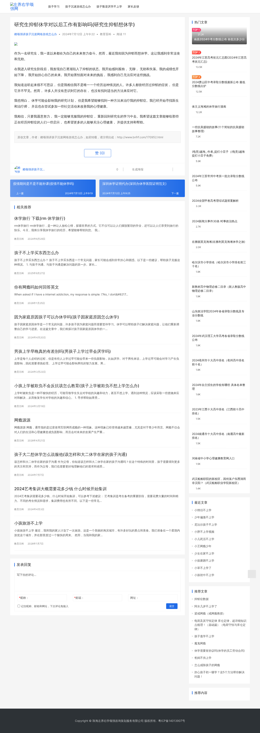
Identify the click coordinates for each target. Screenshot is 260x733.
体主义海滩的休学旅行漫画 (209, 106)
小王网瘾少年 (202, 546)
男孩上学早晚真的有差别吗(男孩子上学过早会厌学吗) (62, 351)
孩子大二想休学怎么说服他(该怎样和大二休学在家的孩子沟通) (70, 454)
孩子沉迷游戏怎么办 (78, 6)
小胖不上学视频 (204, 531)
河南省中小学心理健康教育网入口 (213, 458)
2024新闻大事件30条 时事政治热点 (214, 221)
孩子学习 (54, 6)
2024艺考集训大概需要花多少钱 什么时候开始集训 (60, 488)
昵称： (24, 597)
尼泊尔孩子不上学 (205, 524)
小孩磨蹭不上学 (204, 560)
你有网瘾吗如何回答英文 (36, 287)
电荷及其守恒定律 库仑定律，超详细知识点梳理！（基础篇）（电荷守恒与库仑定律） (220, 625)
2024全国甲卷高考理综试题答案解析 (215, 200)
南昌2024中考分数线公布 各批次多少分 (219, 39)
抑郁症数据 (201, 599)
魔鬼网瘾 (200, 643)
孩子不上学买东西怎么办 (36, 252)
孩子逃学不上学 (204, 636)
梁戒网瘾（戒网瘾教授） (210, 613)
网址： (134, 597)
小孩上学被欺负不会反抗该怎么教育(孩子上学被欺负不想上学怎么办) (76, 385)
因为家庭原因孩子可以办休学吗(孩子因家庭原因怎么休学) (66, 317)
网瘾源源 (22, 420)
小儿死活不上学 (204, 539)
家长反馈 (133, 6)
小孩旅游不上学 (28, 523)
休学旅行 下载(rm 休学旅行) (39, 218)
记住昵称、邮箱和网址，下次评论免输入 (44, 606)
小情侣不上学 (202, 510)
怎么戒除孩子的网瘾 (207, 665)
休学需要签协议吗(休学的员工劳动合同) (219, 650)
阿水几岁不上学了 (205, 606)
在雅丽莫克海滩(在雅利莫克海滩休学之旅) (218, 241)
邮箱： (79, 597)
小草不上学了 (202, 568)
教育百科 (105, 34)
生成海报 (137, 169)
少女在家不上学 (204, 553)
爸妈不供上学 (202, 657)
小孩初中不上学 (204, 575)
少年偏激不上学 (204, 517)
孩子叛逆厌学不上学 (109, 6)
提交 (171, 606)
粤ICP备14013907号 (171, 720)
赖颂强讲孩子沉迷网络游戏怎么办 (35, 34)
